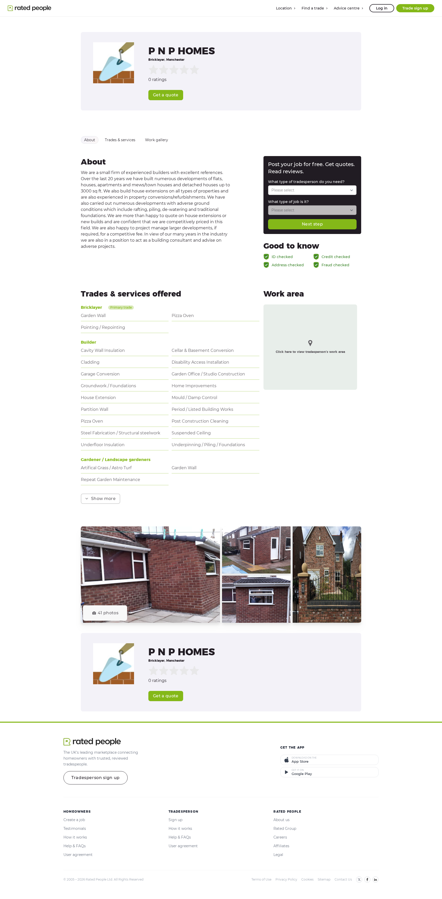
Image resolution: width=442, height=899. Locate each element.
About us (281, 820)
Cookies (307, 879)
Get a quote (166, 95)
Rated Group (284, 828)
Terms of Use (261, 879)
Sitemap (324, 879)
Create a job (74, 820)
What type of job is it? (288, 201)
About (89, 140)
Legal (278, 854)
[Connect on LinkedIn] (375, 879)
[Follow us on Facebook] (367, 879)
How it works (75, 837)
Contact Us (343, 879)
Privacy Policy (286, 879)
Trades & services (120, 140)
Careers (280, 837)
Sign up (175, 820)
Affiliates (281, 846)
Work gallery (156, 140)
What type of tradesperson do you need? (306, 181)
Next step (312, 224)
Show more (103, 498)
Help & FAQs (74, 846)
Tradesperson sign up (95, 777)
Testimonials (74, 828)
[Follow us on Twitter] (359, 879)
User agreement (78, 854)
